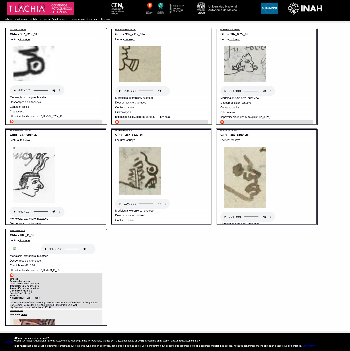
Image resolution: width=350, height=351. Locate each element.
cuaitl (24, 314)
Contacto (8, 342)
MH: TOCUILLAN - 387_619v (228, 130)
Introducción (20, 19)
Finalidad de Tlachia (39, 19)
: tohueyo (24, 39)
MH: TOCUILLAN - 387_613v (123, 130)
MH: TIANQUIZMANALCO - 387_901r (21, 130)
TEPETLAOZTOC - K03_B (17, 231)
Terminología (78, 19)
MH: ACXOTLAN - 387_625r (18, 30)
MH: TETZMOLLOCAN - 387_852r (230, 30)
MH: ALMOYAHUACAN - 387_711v (125, 30)
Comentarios (309, 346)
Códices (7, 19)
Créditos (105, 19)
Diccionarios (92, 19)
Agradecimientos (60, 19)
